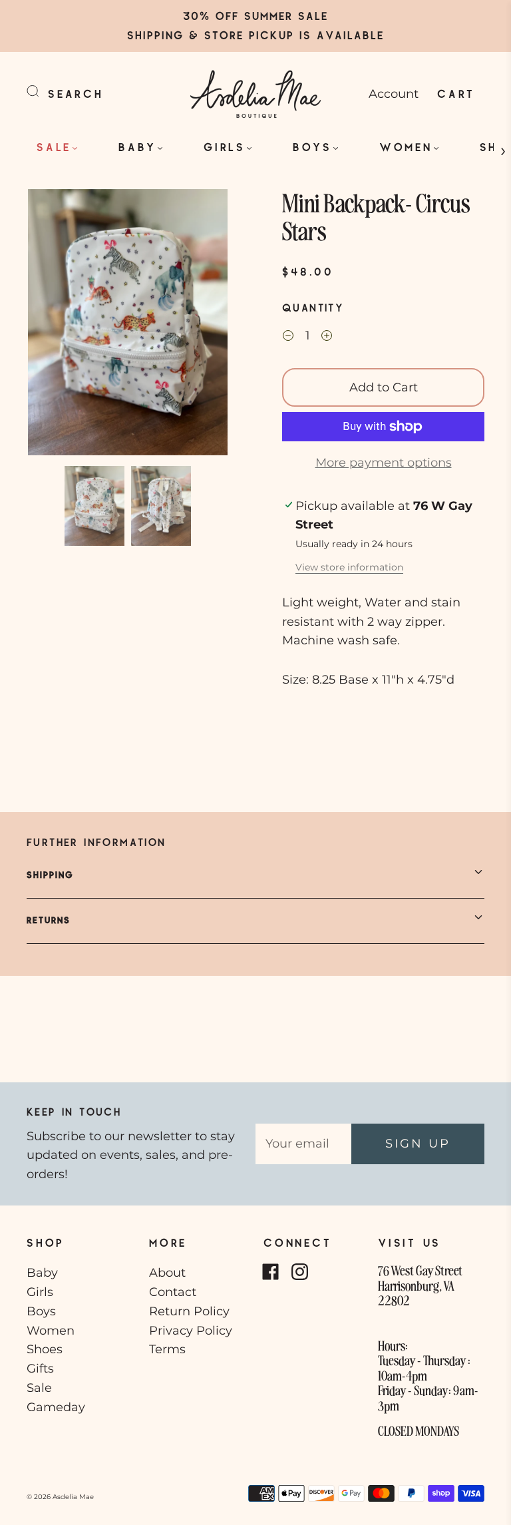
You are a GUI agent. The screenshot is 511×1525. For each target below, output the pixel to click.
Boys (312, 146)
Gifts (40, 1368)
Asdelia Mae (73, 1496)
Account (394, 94)
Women (405, 146)
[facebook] (270, 1271)
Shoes (45, 1349)
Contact (172, 1292)
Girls (225, 146)
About (167, 1272)
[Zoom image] (128, 325)
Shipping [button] (50, 875)
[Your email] (303, 1144)
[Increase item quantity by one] (326, 337)
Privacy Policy (190, 1330)
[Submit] (41, 91)
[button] (48, 325)
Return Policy (189, 1311)
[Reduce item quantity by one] (288, 337)
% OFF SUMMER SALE (264, 15)
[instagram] (299, 1271)
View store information (349, 567)
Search (76, 93)
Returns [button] (49, 920)
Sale (54, 146)
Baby (137, 146)
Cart (456, 93)
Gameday (56, 1407)
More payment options (383, 462)
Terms (167, 1349)
